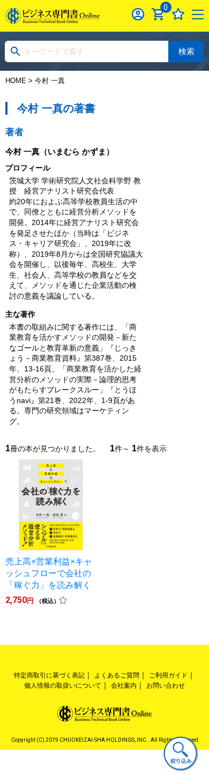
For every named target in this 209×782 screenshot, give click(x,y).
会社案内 (124, 685)
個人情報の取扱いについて (62, 685)
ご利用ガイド (168, 675)
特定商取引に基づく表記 (49, 675)
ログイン (138, 14)
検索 (186, 51)
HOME (15, 81)
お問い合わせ (165, 685)
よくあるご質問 (116, 675)
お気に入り (178, 14)
